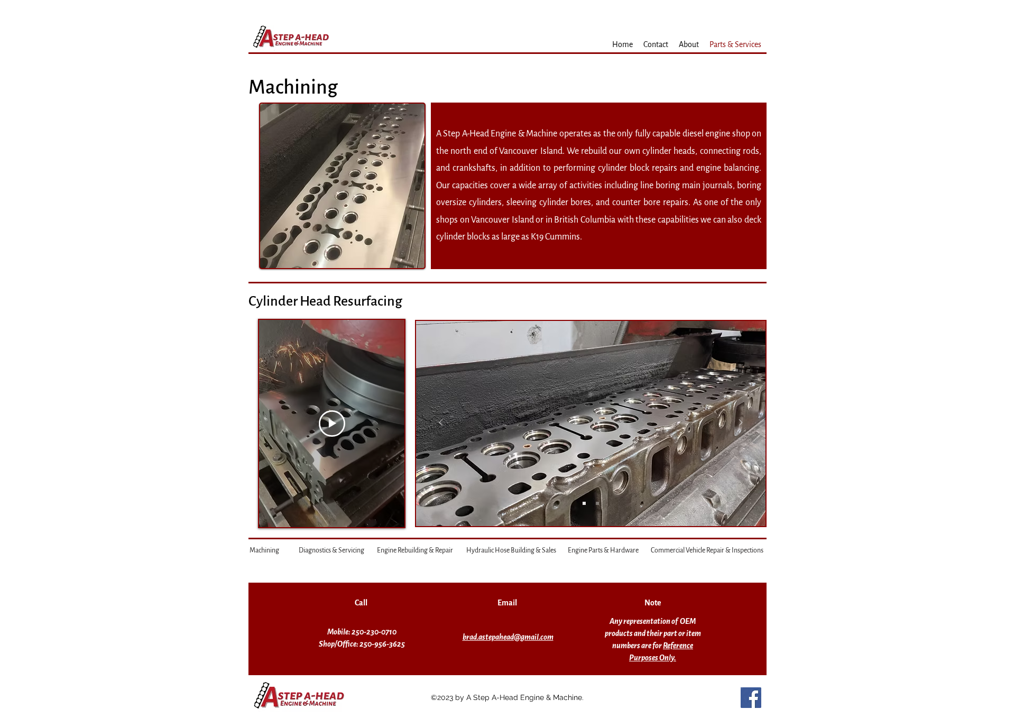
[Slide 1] (584, 503)
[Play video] (332, 423)
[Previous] (440, 423)
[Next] (740, 423)
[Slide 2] (597, 503)
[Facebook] (751, 697)
